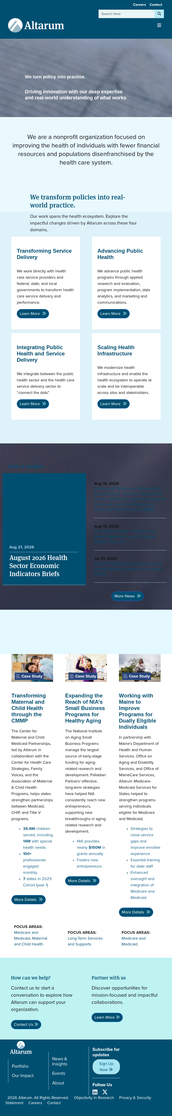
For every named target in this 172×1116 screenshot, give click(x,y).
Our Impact (23, 1075)
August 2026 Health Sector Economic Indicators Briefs (38, 565)
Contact (156, 4)
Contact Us (23, 1024)
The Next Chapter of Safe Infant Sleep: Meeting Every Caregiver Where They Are (125, 536)
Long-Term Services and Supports (85, 941)
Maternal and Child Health (30, 941)
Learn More (30, 313)
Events (58, 1073)
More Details (26, 899)
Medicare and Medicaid (26, 935)
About (58, 1083)
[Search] (159, 14)
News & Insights (59, 1061)
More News (125, 596)
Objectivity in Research (94, 1098)
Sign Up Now (106, 1067)
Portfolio (20, 1066)
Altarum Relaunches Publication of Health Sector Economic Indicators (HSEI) (128, 568)
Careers (139, 4)
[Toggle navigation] (159, 25)
